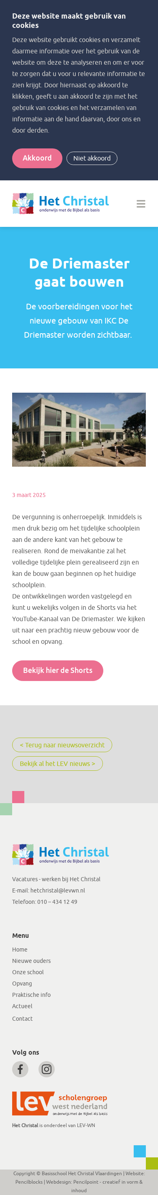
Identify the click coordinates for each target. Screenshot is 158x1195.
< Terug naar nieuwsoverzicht (62, 745)
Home (20, 949)
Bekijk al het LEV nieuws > (57, 764)
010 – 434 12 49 (57, 902)
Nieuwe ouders (31, 961)
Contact (22, 1018)
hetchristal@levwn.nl (57, 890)
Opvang (22, 983)
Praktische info (31, 995)
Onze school (28, 972)
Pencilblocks (29, 1182)
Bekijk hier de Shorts (57, 670)
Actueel (22, 1006)
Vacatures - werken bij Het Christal (56, 879)
